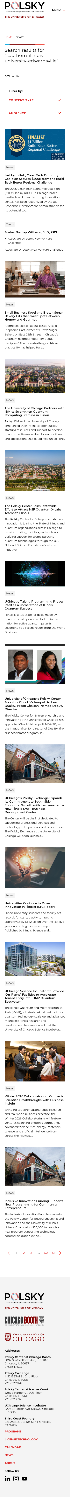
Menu (56, 10)
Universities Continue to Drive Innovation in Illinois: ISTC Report (30, 905)
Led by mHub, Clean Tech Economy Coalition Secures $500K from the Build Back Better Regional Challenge (34, 178)
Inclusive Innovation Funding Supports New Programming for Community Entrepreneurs (34, 1204)
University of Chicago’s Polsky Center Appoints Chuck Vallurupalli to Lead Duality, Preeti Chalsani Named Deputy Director (34, 704)
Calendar (13, 1447)
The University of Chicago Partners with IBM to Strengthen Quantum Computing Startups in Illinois (34, 411)
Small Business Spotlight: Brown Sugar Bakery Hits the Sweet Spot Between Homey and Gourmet (34, 316)
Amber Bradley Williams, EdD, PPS (31, 232)
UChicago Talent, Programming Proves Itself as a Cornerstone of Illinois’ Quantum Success (34, 605)
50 (46, 1253)
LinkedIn (7, 1478)
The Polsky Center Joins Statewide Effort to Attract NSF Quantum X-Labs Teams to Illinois (33, 509)
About (10, 1463)
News (9, 1455)
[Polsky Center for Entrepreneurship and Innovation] (25, 10)
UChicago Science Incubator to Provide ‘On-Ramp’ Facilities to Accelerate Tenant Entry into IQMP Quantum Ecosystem (34, 996)
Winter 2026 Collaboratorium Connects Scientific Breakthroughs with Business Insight (34, 1099)
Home (8, 37)
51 (53, 1253)
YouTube (24, 1478)
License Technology (21, 1439)
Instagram (16, 1478)
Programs (13, 1431)
